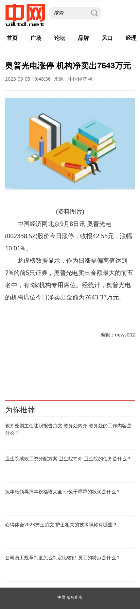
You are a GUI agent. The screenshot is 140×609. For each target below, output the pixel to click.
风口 (107, 38)
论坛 (59, 38)
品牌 (83, 38)
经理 (131, 38)
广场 (36, 38)
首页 (12, 38)
